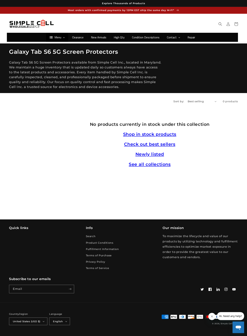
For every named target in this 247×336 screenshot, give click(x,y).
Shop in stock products (149, 134)
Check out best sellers (149, 144)
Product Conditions (99, 242)
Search (91, 236)
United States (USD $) (26, 321)
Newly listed (149, 154)
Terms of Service (97, 268)
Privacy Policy (95, 261)
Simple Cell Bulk (229, 324)
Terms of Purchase (99, 255)
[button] (220, 24)
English (58, 321)
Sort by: (178, 101)
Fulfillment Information (102, 249)
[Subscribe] (70, 289)
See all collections (150, 164)
